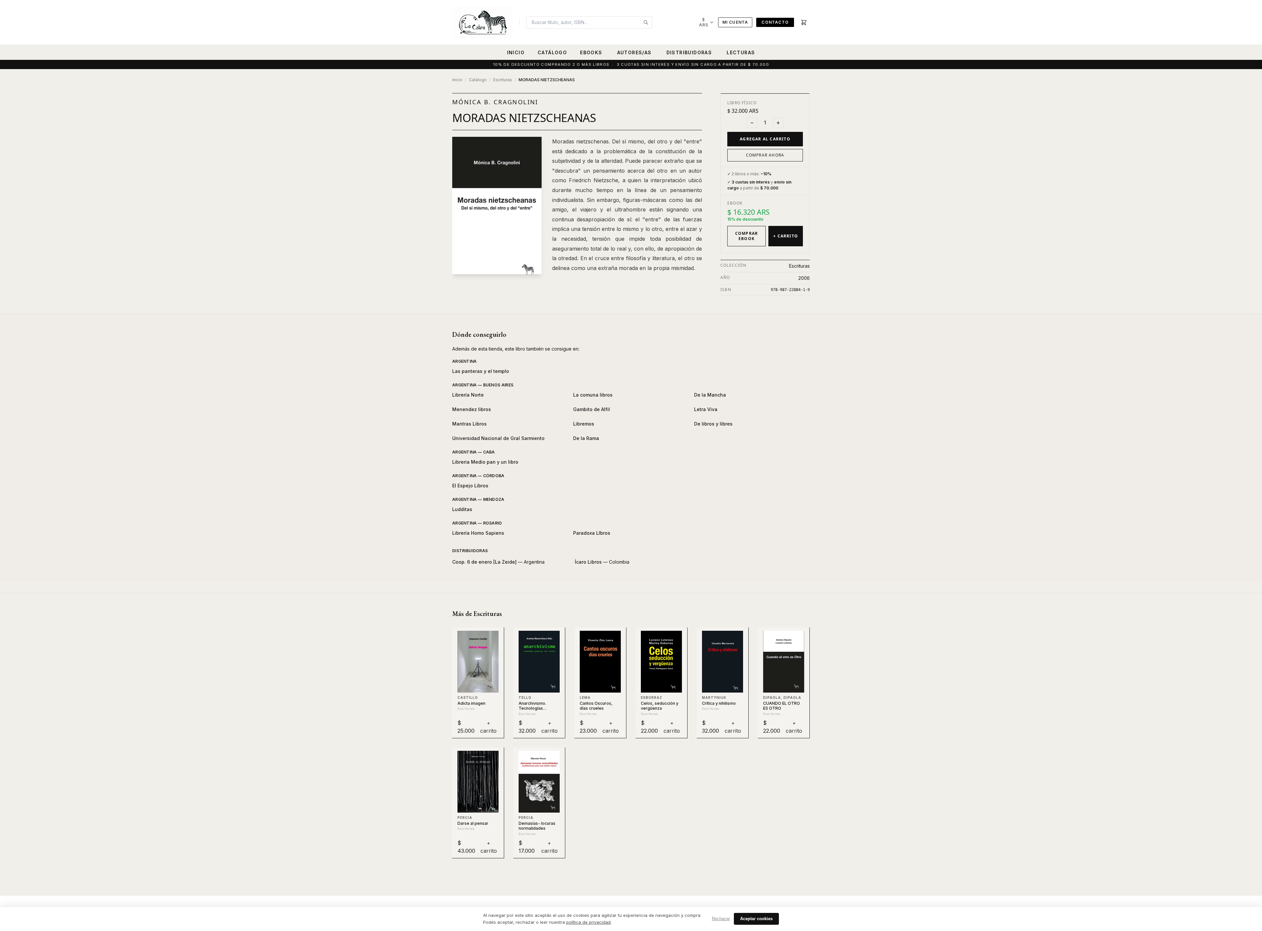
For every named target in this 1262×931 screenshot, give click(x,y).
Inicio (516, 52)
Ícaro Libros (588, 562)
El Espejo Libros (470, 485)
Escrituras (502, 79)
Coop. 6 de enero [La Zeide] (484, 562)
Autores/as (634, 52)
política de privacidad (588, 922)
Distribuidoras (689, 52)
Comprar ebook (746, 236)
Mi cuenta (735, 22)
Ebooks (591, 52)
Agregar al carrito (765, 139)
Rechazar (721, 918)
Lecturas (741, 52)
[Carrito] (804, 22)
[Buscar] (645, 22)
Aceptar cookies (756, 918)
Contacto (775, 22)
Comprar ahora (765, 155)
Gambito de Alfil (591, 409)
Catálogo (552, 52)
